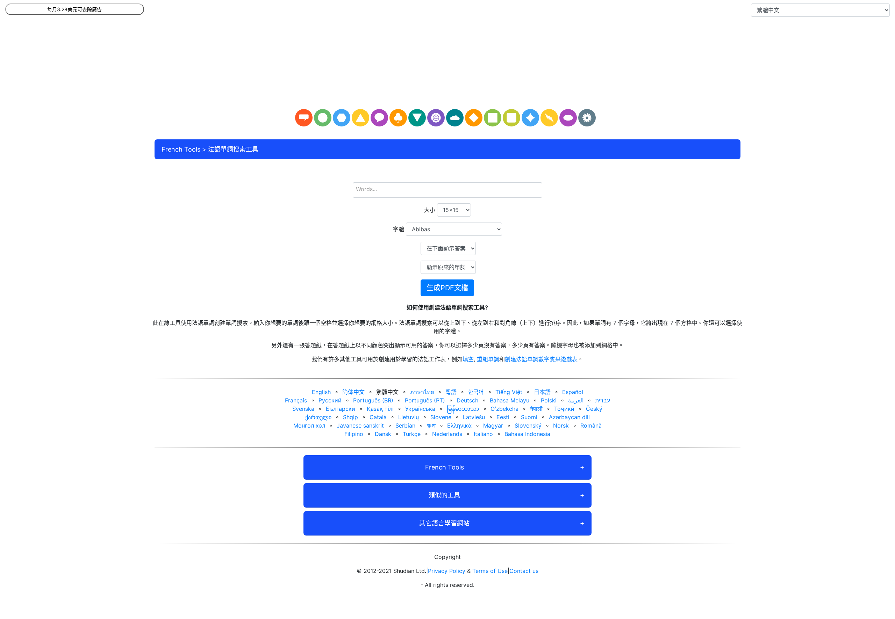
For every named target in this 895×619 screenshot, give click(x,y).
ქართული (318, 417)
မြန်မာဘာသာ (463, 408)
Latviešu (474, 417)
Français (296, 400)
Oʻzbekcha (504, 408)
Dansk (383, 433)
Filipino (353, 433)
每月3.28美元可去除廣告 (74, 9)
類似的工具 (444, 495)
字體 (398, 229)
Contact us (523, 570)
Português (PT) (425, 400)
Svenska (303, 408)
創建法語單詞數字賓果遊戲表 (541, 359)
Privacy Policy (446, 570)
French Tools (181, 149)
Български (340, 408)
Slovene (440, 417)
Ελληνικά (459, 425)
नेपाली (536, 408)
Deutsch (467, 400)
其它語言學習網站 (444, 523)
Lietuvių (408, 417)
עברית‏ (602, 400)
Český (594, 408)
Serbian (405, 425)
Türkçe (412, 433)
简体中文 (353, 391)
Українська (420, 408)
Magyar (493, 425)
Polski (549, 400)
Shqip (350, 417)
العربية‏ (575, 400)
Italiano (483, 433)
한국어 (476, 391)
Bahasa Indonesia (527, 433)
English (321, 391)
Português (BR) (373, 400)
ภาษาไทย (422, 391)
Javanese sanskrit (360, 425)
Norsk (561, 425)
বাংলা (431, 425)
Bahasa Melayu (509, 400)
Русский (330, 400)
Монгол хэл (309, 425)
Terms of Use (490, 570)
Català (378, 417)
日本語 (542, 391)
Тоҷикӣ (564, 408)
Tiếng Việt (508, 391)
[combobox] (447, 190)
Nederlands (447, 433)
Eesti (502, 417)
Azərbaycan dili (569, 417)
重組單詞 (488, 359)
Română (591, 425)
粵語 (451, 391)
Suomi (529, 417)
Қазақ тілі (380, 408)
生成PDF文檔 (447, 288)
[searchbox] (447, 189)
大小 (429, 209)
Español (572, 391)
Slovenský (528, 425)
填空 (468, 359)
